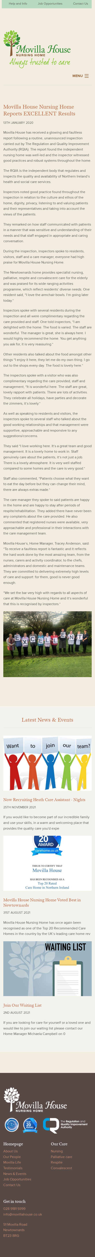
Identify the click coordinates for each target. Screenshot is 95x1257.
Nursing (57, 1151)
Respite (57, 1162)
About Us (10, 1151)
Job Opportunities (50, 3)
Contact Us (80, 3)
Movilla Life (12, 1162)
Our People (12, 1157)
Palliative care (61, 1157)
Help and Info (18, 3)
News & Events (14, 1174)
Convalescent (61, 1168)
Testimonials (12, 1168)
